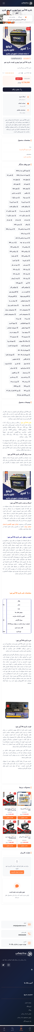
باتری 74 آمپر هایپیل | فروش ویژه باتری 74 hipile (10, 809)
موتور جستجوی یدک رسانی (24, 1017)
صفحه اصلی (28, 1002)
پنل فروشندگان (27, 1021)
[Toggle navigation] (3, 3)
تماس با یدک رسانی (26, 1013)
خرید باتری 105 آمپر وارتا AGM (25, 809)
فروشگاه (20, 17)
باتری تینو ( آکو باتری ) (25, 149)
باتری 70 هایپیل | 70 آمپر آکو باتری (24, 837)
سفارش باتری (12, 17)
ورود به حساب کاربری (17, 872)
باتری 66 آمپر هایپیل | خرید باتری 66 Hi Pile (10, 837)
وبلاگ (29, 1010)
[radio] (13, 73)
